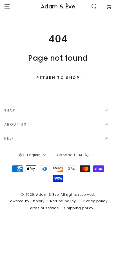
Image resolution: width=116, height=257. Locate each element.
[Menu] (7, 6)
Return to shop (57, 77)
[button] (94, 6)
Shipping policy (78, 208)
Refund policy (63, 201)
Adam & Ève (47, 194)
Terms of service (43, 208)
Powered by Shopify (26, 201)
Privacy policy (95, 201)
